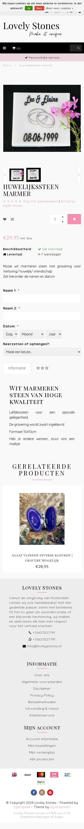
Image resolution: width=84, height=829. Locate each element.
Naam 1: (11, 290)
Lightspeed (21, 807)
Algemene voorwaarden (42, 682)
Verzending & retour (42, 708)
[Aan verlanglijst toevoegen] (5, 219)
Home (7, 65)
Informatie (17, 368)
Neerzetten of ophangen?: (26, 344)
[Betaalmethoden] (14, 775)
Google (59, 816)
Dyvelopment (60, 807)
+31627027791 (44, 633)
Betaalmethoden (42, 702)
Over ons (42, 675)
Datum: (10, 326)
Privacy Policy (42, 695)
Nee (39, 8)
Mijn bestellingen (42, 746)
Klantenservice (42, 715)
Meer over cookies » (60, 8)
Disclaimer (42, 688)
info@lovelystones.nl (44, 646)
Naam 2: (11, 308)
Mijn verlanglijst (42, 752)
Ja (28, 8)
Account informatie (42, 739)
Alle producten (42, 759)
